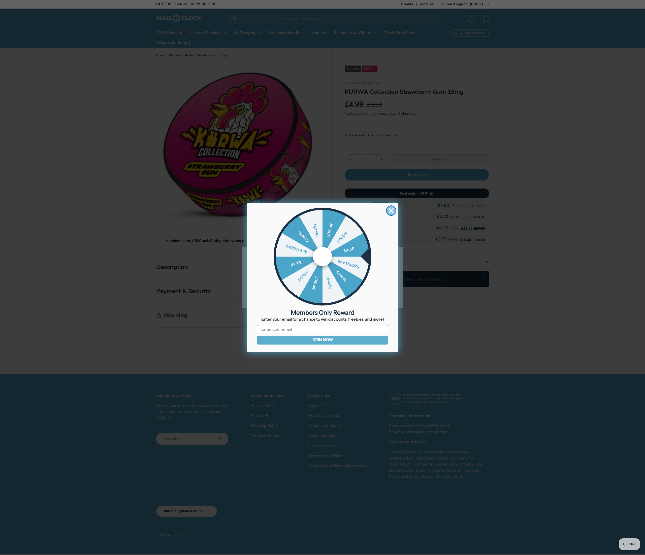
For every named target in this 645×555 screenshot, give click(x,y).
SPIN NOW (322, 340)
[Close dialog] (391, 210)
